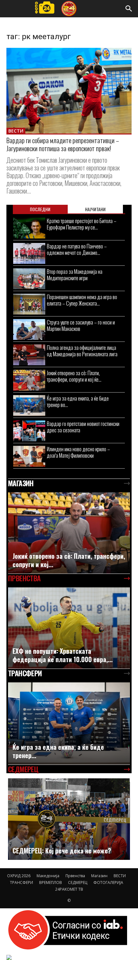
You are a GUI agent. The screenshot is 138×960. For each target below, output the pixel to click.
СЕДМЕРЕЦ (77, 882)
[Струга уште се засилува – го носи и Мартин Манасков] (29, 329)
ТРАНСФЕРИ (21, 882)
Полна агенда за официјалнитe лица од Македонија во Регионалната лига (82, 350)
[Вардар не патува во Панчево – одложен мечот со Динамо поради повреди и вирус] (29, 253)
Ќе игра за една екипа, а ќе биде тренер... (58, 751)
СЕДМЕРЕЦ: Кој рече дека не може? (62, 850)
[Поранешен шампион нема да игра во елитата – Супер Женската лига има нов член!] (29, 304)
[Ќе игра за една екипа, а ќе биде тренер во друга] (29, 405)
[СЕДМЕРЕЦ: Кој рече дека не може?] (69, 819)
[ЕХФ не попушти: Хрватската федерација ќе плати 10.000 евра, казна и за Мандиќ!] (69, 628)
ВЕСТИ (15, 131)
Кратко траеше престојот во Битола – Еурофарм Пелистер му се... (81, 224)
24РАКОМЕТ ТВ (69, 889)
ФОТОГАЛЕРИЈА (108, 882)
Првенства (75, 875)
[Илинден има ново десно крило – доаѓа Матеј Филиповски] (29, 456)
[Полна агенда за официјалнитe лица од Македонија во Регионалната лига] (29, 354)
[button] (129, 8)
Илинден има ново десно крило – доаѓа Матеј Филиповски (78, 452)
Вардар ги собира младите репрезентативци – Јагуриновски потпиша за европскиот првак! (62, 144)
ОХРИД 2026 (18, 875)
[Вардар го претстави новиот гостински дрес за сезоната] (29, 430)
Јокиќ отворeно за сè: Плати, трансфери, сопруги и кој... (69, 560)
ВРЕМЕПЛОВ (50, 882)
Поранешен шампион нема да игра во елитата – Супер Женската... (82, 300)
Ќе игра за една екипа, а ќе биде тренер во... (78, 401)
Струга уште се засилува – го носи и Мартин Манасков (81, 325)
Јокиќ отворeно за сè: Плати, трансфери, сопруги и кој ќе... (74, 376)
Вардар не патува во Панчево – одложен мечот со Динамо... (77, 249)
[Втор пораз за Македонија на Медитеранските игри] (29, 278)
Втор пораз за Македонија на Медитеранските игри (74, 274)
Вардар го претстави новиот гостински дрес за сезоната (83, 426)
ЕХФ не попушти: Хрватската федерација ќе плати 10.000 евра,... (63, 655)
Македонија (48, 875)
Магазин (99, 875)
